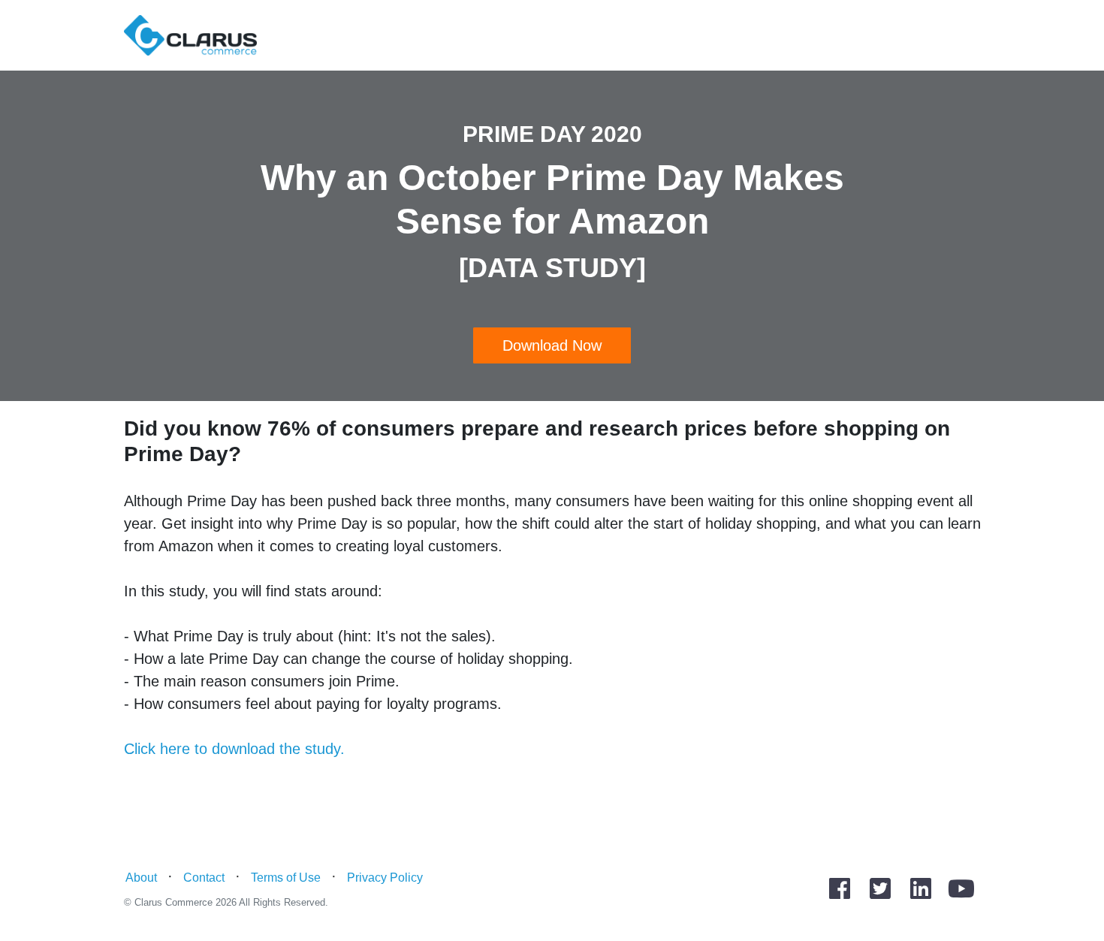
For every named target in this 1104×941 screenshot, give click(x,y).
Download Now (552, 345)
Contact (204, 877)
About (141, 877)
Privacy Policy (385, 877)
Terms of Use (286, 877)
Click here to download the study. (234, 748)
